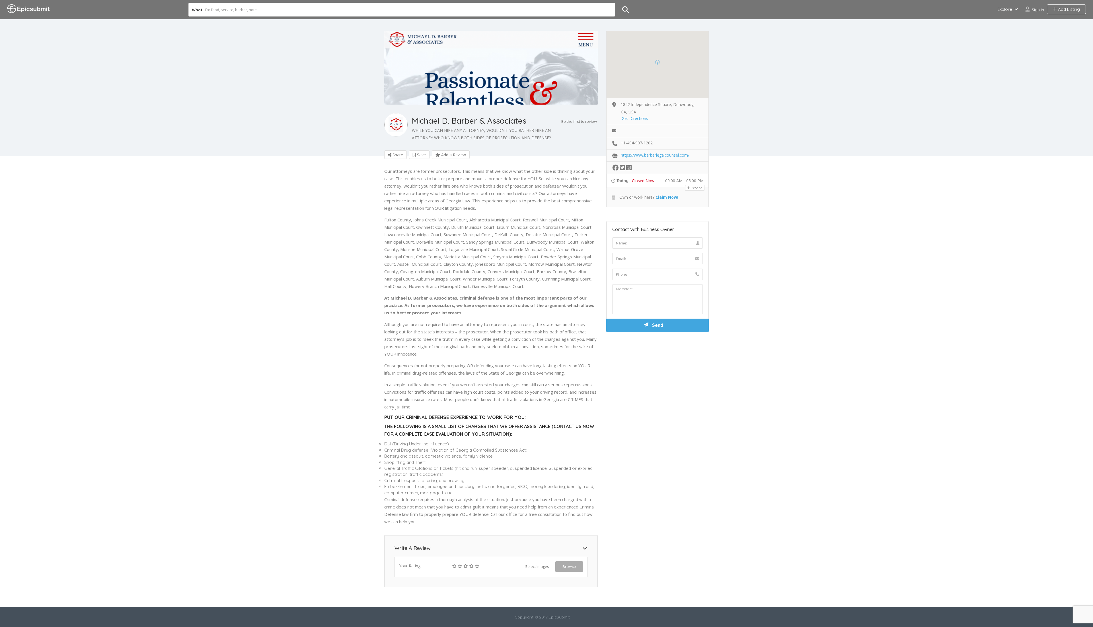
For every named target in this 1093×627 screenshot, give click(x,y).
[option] (491, 68)
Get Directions (635, 118)
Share (397, 154)
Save (421, 154)
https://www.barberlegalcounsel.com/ (655, 155)
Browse (569, 566)
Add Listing (1068, 9)
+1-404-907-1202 (637, 143)
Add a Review (453, 154)
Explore (1004, 9)
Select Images (537, 566)
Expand (696, 188)
